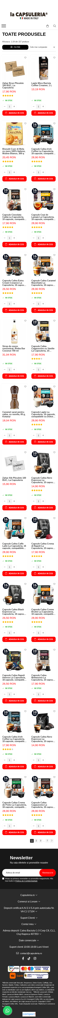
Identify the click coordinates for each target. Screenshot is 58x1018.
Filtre (16, 47)
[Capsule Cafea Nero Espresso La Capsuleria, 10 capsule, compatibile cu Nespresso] (43, 463)
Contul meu (27, 924)
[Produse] (4, 27)
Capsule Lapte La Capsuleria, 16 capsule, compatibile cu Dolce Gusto (43, 414)
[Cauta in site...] (54, 26)
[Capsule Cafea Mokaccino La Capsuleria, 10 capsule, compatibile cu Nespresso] (43, 660)
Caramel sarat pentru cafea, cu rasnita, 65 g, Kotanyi (13, 414)
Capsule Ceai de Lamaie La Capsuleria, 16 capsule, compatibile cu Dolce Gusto (43, 217)
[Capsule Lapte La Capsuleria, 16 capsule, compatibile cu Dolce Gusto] (43, 397)
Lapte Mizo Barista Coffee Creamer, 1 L (41, 84)
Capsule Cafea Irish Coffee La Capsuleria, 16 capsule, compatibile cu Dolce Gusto (43, 151)
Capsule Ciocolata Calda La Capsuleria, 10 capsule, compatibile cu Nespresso (14, 217)
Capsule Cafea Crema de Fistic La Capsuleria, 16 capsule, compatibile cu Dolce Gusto (14, 804)
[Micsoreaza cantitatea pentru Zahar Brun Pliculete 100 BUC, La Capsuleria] (4, 106)
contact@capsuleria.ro (30, 953)
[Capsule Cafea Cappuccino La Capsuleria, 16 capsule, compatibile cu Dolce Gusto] (43, 788)
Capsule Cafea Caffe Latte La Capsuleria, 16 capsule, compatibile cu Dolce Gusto (14, 546)
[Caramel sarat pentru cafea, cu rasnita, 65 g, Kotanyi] (14, 397)
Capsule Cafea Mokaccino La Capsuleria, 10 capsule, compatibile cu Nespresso (43, 677)
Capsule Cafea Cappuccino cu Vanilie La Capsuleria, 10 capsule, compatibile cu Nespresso (42, 348)
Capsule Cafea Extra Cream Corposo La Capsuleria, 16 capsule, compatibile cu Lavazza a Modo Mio (14, 282)
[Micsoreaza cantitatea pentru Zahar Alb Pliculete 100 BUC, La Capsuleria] (4, 501)
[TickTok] (29, 958)
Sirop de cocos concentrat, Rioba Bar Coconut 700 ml (13, 348)
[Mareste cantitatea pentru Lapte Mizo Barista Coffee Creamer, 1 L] (43, 106)
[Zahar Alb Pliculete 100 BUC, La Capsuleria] (14, 463)
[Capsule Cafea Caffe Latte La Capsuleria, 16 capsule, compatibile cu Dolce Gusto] (14, 529)
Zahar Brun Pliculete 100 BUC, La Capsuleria (13, 85)
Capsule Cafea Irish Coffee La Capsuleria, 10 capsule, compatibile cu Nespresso (14, 739)
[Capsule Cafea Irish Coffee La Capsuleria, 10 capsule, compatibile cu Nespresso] (14, 722)
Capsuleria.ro (27, 895)
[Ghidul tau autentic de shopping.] (29, 1014)
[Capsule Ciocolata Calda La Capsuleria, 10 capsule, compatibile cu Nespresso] (14, 200)
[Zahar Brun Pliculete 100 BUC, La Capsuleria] (14, 68)
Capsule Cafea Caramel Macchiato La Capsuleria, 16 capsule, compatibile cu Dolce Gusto (43, 282)
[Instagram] (34, 958)
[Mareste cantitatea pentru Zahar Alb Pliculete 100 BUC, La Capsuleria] (14, 501)
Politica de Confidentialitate (26, 881)
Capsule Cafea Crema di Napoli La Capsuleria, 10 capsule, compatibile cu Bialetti (43, 546)
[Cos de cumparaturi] (47, 26)
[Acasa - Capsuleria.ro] (29, 15)
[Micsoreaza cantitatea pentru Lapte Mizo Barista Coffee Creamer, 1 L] (33, 106)
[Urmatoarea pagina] (52, 841)
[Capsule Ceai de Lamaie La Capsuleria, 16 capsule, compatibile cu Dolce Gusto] (43, 200)
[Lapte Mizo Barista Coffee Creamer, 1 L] (43, 68)
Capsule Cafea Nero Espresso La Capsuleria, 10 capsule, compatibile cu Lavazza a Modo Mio (43, 739)
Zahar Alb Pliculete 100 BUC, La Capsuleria (14, 479)
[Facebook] (23, 958)
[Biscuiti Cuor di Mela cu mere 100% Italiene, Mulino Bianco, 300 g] (14, 134)
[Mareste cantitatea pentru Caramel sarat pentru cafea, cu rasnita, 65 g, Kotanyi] (14, 435)
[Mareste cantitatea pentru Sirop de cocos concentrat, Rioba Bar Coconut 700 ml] (14, 369)
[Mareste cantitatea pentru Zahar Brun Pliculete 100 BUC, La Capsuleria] (14, 106)
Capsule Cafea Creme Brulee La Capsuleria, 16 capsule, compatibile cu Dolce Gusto (43, 611)
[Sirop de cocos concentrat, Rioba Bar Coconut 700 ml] (14, 331)
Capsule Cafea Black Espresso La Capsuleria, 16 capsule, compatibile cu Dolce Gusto (14, 611)
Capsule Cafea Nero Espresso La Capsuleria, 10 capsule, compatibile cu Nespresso (43, 480)
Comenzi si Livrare (28, 901)
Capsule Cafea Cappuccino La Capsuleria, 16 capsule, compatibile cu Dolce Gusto (43, 804)
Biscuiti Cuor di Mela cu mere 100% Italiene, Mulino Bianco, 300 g (13, 151)
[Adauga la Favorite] (25, 58)
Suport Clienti (27, 918)
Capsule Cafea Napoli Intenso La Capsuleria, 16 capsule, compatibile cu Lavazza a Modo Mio (14, 677)
